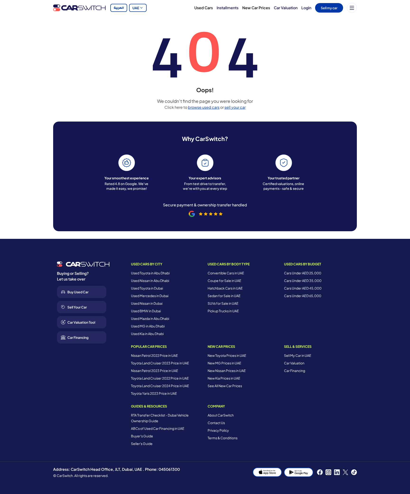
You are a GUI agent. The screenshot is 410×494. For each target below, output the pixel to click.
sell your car (235, 107)
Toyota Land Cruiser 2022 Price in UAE (160, 378)
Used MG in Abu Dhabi (148, 326)
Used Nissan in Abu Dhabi (150, 280)
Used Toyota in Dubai (147, 288)
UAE (135, 8)
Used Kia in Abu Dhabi (147, 333)
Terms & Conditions (223, 438)
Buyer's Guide (142, 436)
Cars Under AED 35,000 (302, 280)
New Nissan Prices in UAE (227, 370)
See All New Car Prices (225, 386)
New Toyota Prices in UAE (227, 355)
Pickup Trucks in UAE (223, 311)
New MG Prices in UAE (224, 363)
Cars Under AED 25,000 (302, 273)
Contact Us (216, 423)
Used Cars (203, 7)
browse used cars (203, 107)
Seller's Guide (142, 443)
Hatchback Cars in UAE (225, 288)
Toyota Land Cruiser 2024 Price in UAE (160, 386)
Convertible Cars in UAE (226, 273)
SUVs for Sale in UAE (223, 303)
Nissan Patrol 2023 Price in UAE (154, 370)
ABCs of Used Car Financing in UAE (157, 428)
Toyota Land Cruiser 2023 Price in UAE (160, 363)
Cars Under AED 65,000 (302, 296)
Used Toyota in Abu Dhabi (150, 273)
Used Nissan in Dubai (147, 303)
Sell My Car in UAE (297, 355)
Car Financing (294, 370)
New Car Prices (256, 7)
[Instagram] (328, 472)
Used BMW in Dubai (146, 311)
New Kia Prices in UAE (224, 378)
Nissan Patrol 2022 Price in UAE (154, 355)
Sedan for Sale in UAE (224, 296)
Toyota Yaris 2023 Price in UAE (154, 393)
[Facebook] (320, 472)
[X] (345, 472)
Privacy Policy (218, 430)
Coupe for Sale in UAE (224, 280)
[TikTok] (354, 472)
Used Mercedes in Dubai (149, 296)
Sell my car (329, 8)
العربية (119, 8)
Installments (227, 7)
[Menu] (352, 8)
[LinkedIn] (337, 472)
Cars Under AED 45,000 (302, 288)
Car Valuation (286, 7)
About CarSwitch (221, 415)
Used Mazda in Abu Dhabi (150, 318)
